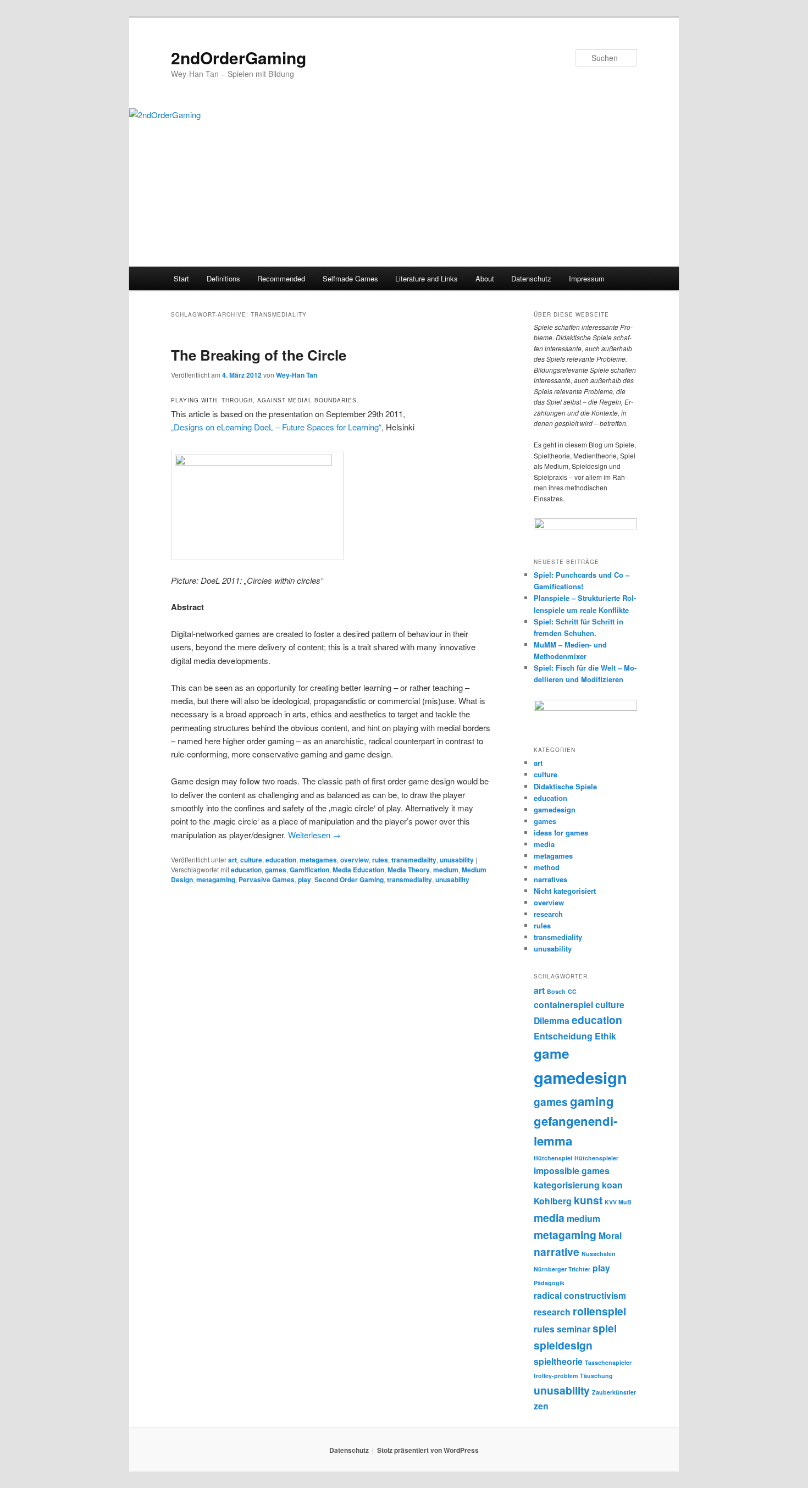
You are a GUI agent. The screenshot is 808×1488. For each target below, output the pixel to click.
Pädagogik (549, 1283)
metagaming (215, 879)
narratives (550, 879)
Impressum (587, 278)
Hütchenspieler (596, 1158)
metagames (318, 860)
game (551, 1053)
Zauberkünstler (614, 1392)
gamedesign (554, 809)
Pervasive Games (267, 879)
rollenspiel (599, 1311)
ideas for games (561, 832)
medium (445, 870)
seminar (573, 1329)
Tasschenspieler (608, 1362)
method (547, 867)
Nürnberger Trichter (562, 1269)
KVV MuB (618, 1202)
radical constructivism (580, 1295)
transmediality (413, 860)
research (548, 914)
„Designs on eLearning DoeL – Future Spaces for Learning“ (276, 427)
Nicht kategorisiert (565, 891)
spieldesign (563, 1345)
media (544, 844)
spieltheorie (558, 1361)
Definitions (223, 278)
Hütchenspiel (553, 1158)
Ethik (605, 1036)
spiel (605, 1328)
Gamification (309, 870)
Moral (610, 1235)
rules (380, 860)
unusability (457, 860)
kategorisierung (567, 1185)
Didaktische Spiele (565, 786)
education (280, 860)
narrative (556, 1251)
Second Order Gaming (349, 879)
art (232, 860)
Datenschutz (531, 278)
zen (541, 1406)
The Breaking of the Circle (258, 355)
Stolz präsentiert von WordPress (428, 1450)
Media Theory (409, 870)
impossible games (572, 1170)
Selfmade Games (350, 278)
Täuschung (596, 1375)
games (275, 870)
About (484, 278)
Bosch (556, 991)
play (304, 879)
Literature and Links (426, 278)
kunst (588, 1200)
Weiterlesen (314, 834)
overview (354, 860)
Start (181, 278)
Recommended (281, 278)
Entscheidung (563, 1036)
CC (572, 991)
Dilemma (551, 1020)
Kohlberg (553, 1200)
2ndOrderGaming (238, 57)
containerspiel (563, 1004)
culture (251, 860)
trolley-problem (556, 1375)
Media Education (358, 870)
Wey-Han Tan (296, 375)
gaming (592, 1101)
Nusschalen (599, 1253)
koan (612, 1185)
